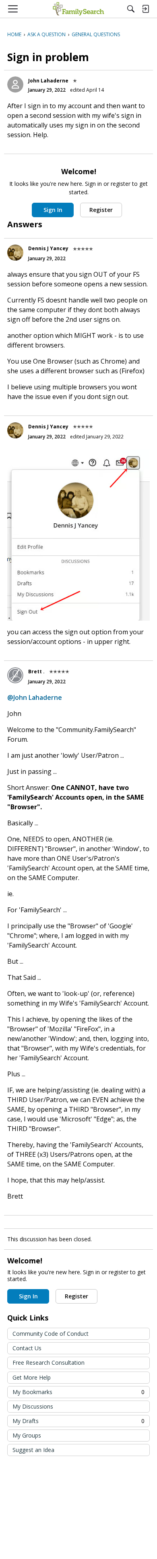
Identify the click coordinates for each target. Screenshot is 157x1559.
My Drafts (78, 1421)
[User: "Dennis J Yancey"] (15, 253)
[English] (78, 9)
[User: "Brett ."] (15, 675)
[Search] (131, 9)
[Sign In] (145, 9)
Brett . (36, 671)
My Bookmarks (78, 1392)
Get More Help (31, 1377)
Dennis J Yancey (48, 248)
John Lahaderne (48, 80)
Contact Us (26, 1348)
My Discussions (32, 1406)
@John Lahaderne (34, 697)
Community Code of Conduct (50, 1333)
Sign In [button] (52, 210)
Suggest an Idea (33, 1450)
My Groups (26, 1435)
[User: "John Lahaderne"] (15, 84)
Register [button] (101, 210)
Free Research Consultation (48, 1362)
